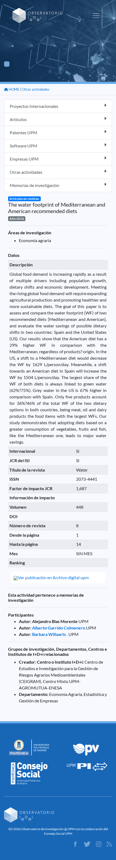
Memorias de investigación (34, 185)
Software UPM (23, 145)
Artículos (18, 119)
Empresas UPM (24, 158)
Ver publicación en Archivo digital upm (53, 577)
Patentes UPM (23, 132)
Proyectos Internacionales (34, 106)
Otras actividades (35, 89)
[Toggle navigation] (96, 15)
